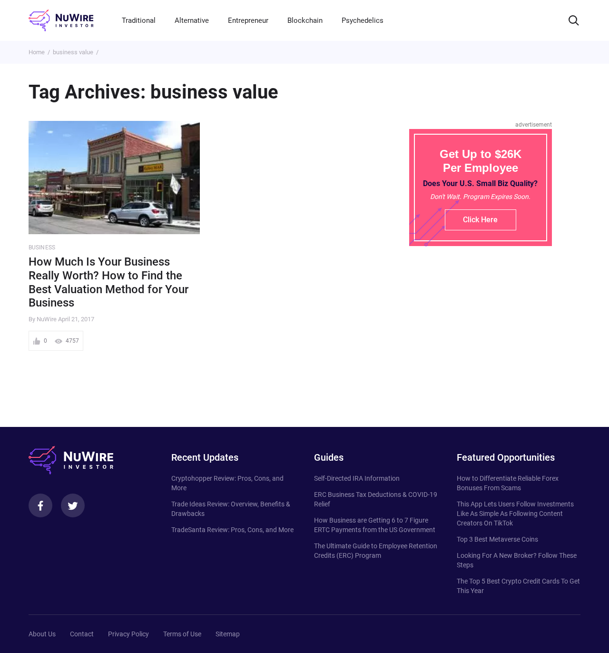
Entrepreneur (248, 20)
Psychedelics (362, 20)
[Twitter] (73, 505)
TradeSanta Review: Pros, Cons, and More (232, 530)
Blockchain (305, 20)
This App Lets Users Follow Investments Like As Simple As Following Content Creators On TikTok (515, 513)
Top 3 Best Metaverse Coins (497, 539)
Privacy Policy (128, 634)
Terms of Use (182, 634)
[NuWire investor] (61, 20)
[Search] (573, 20)
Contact (82, 634)
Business (42, 247)
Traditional (139, 20)
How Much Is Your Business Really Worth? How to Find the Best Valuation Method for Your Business (108, 282)
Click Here (480, 219)
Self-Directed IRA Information (357, 478)
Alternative (192, 20)
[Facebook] (40, 505)
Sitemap (228, 634)
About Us (42, 634)
